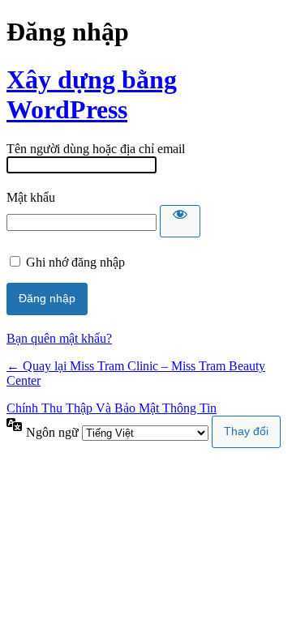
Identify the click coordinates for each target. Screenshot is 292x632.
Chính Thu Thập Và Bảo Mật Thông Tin (111, 408)
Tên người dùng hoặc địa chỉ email (95, 149)
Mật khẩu (30, 197)
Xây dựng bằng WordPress (91, 94)
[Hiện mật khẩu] (180, 221)
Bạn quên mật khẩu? (59, 338)
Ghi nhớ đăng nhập (75, 262)
